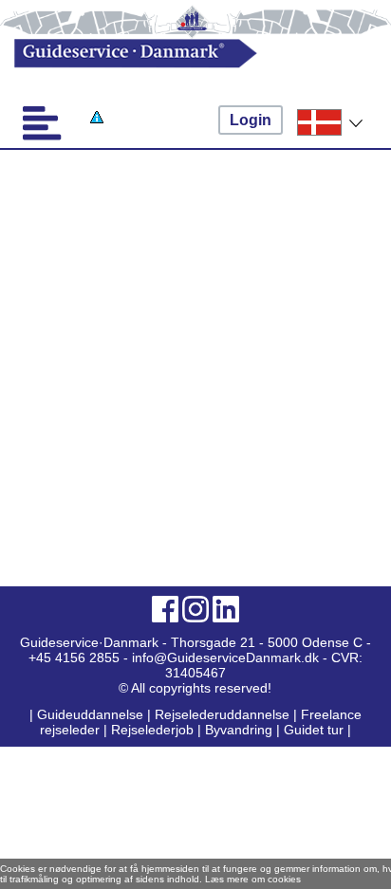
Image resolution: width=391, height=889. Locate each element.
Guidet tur (314, 729)
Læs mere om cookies (253, 879)
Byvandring (238, 729)
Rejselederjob (152, 729)
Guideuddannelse (92, 714)
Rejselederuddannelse (224, 714)
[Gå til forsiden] (177, 53)
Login (250, 120)
